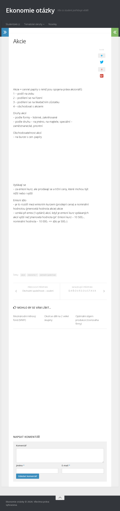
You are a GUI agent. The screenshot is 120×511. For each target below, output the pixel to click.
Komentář (21, 445)
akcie (23, 275)
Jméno (20, 465)
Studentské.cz (13, 24)
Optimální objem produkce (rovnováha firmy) (87, 319)
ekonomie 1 (32, 275)
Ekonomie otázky (30, 10)
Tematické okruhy (33, 24)
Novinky (52, 24)
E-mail (66, 465)
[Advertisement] (52, 66)
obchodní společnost (48, 275)
